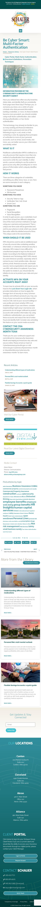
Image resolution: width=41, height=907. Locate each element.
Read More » (8, 613)
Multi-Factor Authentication (25, 57)
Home (5, 52)
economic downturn (28, 499)
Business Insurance (21, 486)
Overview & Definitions (13, 59)
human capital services (17, 509)
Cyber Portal (9, 57)
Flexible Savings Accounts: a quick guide (18, 383)
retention (19, 524)
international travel (24, 510)
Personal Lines (21, 518)
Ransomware (6, 524)
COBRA (34, 486)
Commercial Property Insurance (16, 491)
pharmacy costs (7, 521)
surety (19, 529)
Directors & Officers (20, 496)
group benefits (22, 504)
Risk (33, 523)
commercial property (10, 489)
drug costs (12, 499)
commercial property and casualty (28, 488)
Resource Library (13, 52)
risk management (11, 526)
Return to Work (27, 524)
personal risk (33, 518)
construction (9, 493)
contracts (19, 494)
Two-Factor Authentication (29, 529)
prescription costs (16, 521)
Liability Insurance (14, 513)
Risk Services (24, 526)
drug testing (18, 499)
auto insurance (7, 486)
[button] (20, 30)
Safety (31, 526)
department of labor (8, 496)
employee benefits (14, 501)
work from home (7, 531)
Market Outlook (24, 513)
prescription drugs (28, 521)
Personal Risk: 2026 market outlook (16, 376)
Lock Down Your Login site (22, 289)
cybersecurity (28, 494)
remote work (13, 524)
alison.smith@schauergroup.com (14, 474)
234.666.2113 (13, 472)
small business (9, 529)
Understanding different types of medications (20, 370)
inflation (16, 511)
